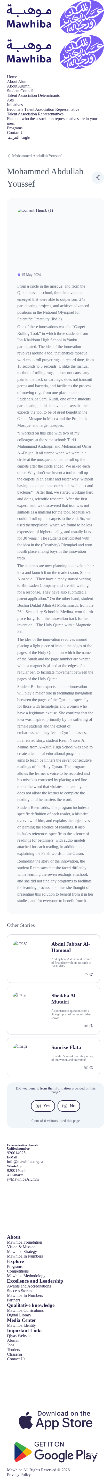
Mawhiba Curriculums (25, 1310)
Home (12, 77)
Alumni (13, 1340)
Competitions (18, 1271)
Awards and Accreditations (29, 1286)
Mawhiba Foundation (24, 1242)
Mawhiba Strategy (22, 1251)
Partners (13, 1300)
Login (25, 137)
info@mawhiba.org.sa (25, 1161)
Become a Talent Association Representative (43, 109)
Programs (14, 128)
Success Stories (19, 1291)
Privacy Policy (19, 1474)
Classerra (14, 1354)
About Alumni (18, 81)
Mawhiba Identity (21, 1325)
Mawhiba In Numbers (25, 1256)
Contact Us (16, 132)
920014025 (16, 1170)
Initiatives (15, 104)
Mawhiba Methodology (26, 1276)
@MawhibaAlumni (23, 1179)
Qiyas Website (18, 1335)
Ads (10, 100)
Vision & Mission (21, 1247)
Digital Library (19, 1315)
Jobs (10, 1345)
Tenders (13, 1349)
